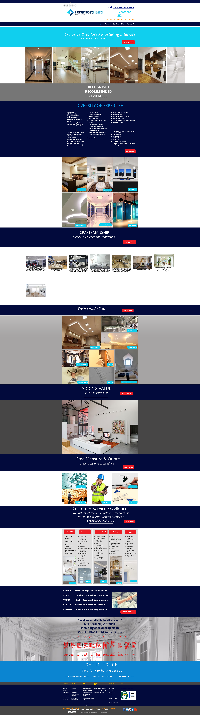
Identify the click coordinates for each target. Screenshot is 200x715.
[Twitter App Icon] (127, 709)
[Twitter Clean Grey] (67, 5)
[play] (135, 453)
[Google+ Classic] (135, 709)
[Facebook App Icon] (124, 709)
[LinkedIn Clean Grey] (75, 5)
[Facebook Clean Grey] (64, 5)
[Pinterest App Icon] (129, 709)
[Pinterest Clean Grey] (70, 5)
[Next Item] (182, 65)
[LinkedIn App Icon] (132, 709)
